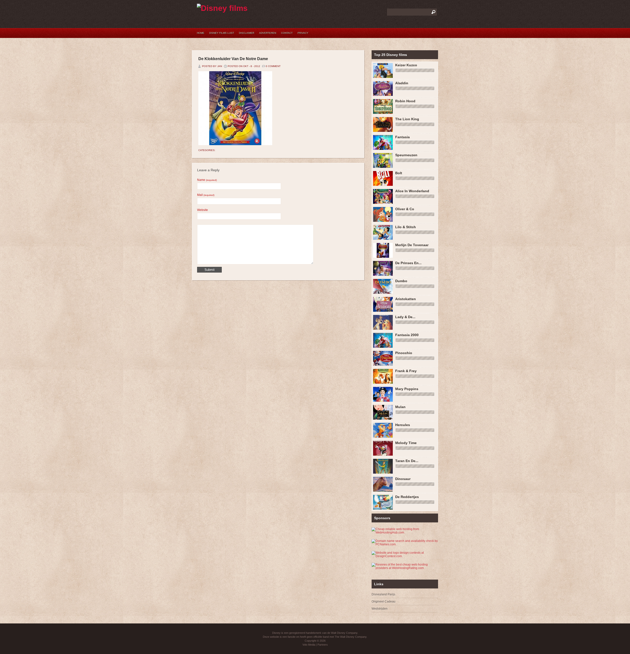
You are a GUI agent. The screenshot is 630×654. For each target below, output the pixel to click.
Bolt (398, 173)
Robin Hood (405, 101)
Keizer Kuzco (406, 65)
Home (200, 33)
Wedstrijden (380, 608)
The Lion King (407, 119)
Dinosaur (402, 479)
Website (202, 210)
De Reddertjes (407, 497)
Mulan (400, 407)
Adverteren (267, 33)
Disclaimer (246, 33)
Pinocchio (403, 353)
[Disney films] (222, 8)
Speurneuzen (406, 155)
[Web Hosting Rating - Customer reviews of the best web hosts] (405, 568)
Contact (287, 33)
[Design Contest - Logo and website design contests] (402, 556)
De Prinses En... (408, 263)
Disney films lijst (221, 33)
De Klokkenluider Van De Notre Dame (233, 59)
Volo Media (308, 644)
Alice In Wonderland (412, 191)
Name (207, 180)
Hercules (402, 425)
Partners (322, 644)
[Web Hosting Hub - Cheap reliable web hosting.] (402, 532)
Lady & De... (405, 317)
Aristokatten (405, 299)
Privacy (303, 33)
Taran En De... (406, 461)
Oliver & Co (404, 209)
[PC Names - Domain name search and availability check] (405, 544)
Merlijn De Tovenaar (411, 245)
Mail (205, 195)
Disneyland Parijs (383, 594)
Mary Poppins (406, 389)
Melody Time (406, 443)
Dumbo (401, 281)
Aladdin (401, 83)
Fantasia (402, 137)
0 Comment (273, 66)
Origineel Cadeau (383, 601)
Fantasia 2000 (407, 335)
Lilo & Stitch (405, 227)
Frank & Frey (406, 371)
